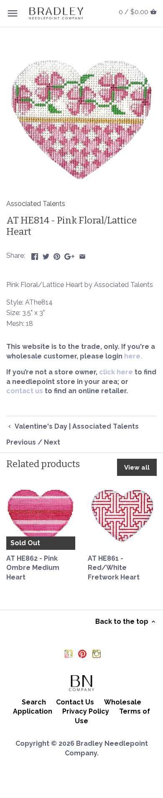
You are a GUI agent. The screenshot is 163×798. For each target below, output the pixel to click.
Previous (21, 442)
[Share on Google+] (69, 255)
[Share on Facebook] (34, 255)
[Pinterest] (82, 653)
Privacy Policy (85, 711)
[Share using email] (82, 255)
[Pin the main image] (56, 255)
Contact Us (75, 702)
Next (52, 442)
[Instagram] (96, 653)
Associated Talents (35, 204)
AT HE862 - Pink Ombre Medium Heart (32, 567)
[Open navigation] (12, 13)
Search (34, 702)
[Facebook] (68, 653)
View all (137, 467)
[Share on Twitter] (46, 255)
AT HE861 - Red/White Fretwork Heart (114, 567)
